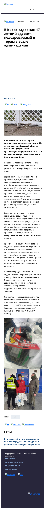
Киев (15, 417)
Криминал (21, 22)
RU (29, 9)
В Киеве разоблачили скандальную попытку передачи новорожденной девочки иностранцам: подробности (22, 442)
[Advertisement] (22, 70)
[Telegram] (26, 104)
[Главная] (8, 4)
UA (33, 9)
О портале (10, 458)
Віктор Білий (9, 98)
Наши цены (11, 469)
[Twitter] (15, 104)
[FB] (7, 104)
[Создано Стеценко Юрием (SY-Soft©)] (34, 493)
